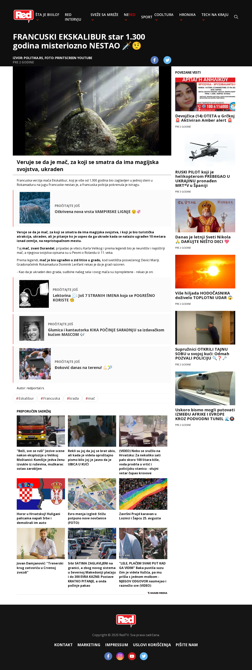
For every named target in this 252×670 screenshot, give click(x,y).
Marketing (88, 644)
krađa (73, 398)
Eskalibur (25, 398)
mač (90, 398)
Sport (146, 17)
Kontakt (63, 644)
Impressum (116, 644)
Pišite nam (187, 644)
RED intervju (73, 17)
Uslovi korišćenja (152, 644)
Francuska (50, 398)
